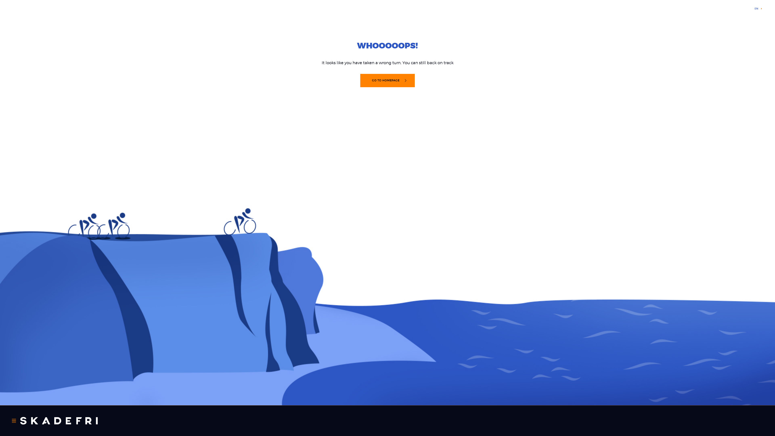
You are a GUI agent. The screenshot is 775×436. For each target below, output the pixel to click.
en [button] (756, 8)
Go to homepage (386, 80)
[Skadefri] (59, 421)
